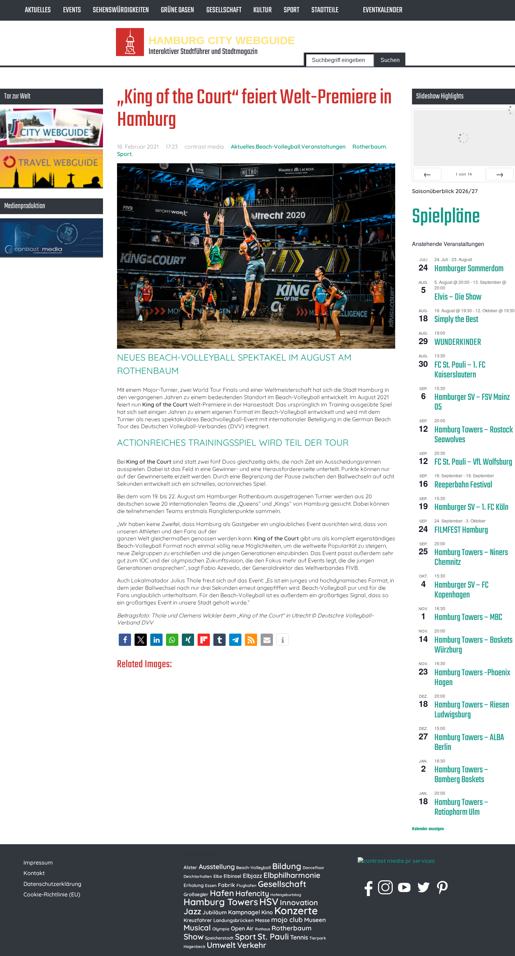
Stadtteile (324, 10)
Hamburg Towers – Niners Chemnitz (471, 557)
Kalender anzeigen (428, 829)
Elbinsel (232, 876)
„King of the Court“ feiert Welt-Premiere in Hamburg (254, 109)
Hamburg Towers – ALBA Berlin (469, 742)
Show (194, 936)
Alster (190, 867)
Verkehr (251, 945)
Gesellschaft (223, 10)
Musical (197, 928)
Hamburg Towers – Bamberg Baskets (461, 775)
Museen (315, 919)
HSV (269, 901)
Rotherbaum (369, 146)
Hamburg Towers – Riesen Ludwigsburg (471, 710)
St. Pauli (273, 936)
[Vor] (500, 174)
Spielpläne (446, 217)
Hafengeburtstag (285, 894)
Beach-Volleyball (278, 146)
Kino (267, 912)
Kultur (262, 10)
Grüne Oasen (177, 10)
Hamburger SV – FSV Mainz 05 (472, 402)
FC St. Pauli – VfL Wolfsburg (473, 462)
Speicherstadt (219, 938)
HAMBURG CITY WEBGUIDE (222, 40)
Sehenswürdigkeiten (121, 10)
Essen (211, 885)
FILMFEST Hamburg (461, 530)
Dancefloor (313, 867)
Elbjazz (252, 875)
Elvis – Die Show (457, 297)
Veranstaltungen (323, 146)
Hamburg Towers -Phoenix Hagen (472, 678)
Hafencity (252, 893)
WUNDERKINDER (457, 342)
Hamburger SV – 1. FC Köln (471, 507)
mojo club (287, 919)
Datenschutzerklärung (52, 883)
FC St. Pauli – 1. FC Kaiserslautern (460, 370)
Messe (262, 920)
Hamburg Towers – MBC (468, 617)
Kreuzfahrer (198, 920)
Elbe (217, 876)
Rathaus (262, 929)
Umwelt (221, 945)
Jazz (192, 911)
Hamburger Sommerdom (468, 269)
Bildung (286, 866)
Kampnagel (244, 912)
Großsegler (196, 894)
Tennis (299, 937)
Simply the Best (456, 320)
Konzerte (296, 910)
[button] (125, 640)
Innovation (299, 902)
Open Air (242, 928)
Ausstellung (217, 866)
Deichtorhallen (198, 876)
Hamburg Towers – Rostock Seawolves (473, 435)
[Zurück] (427, 174)
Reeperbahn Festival (463, 485)
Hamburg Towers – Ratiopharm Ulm (461, 807)
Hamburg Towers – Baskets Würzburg (473, 645)
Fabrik (226, 884)
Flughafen (246, 885)
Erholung (194, 885)
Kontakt (34, 872)
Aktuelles (38, 10)
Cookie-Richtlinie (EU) (51, 894)
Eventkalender (383, 10)
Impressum (38, 862)
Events (72, 10)
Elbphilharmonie (291, 875)
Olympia (220, 928)
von (463, 174)
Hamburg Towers (221, 902)
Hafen (222, 893)
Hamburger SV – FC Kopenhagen (461, 590)
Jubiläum (214, 912)
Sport (291, 10)
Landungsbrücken (233, 920)
